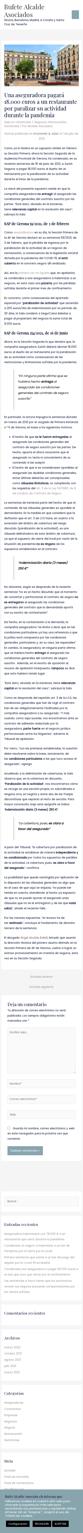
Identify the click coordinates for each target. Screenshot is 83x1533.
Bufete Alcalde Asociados (24, 10)
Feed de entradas (16, 1477)
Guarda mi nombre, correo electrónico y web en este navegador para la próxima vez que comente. (41, 1134)
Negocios (40, 122)
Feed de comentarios (19, 1483)
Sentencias (11, 126)
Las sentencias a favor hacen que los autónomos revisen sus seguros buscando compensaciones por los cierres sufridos (39, 1286)
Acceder (10, 1470)
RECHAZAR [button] (42, 1524)
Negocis (9, 1428)
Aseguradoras (13, 1403)
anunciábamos (23, 232)
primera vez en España (34, 273)
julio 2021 (10, 1366)
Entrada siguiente (42, 987)
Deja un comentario (17, 122)
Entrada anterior (41, 977)
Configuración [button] (17, 1524)
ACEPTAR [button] (60, 1524)
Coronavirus (12, 1409)
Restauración (57, 122)
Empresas (11, 1415)
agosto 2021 (12, 1360)
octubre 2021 (13, 1353)
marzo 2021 (12, 1372)
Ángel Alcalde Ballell (34, 938)
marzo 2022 (12, 1347)
